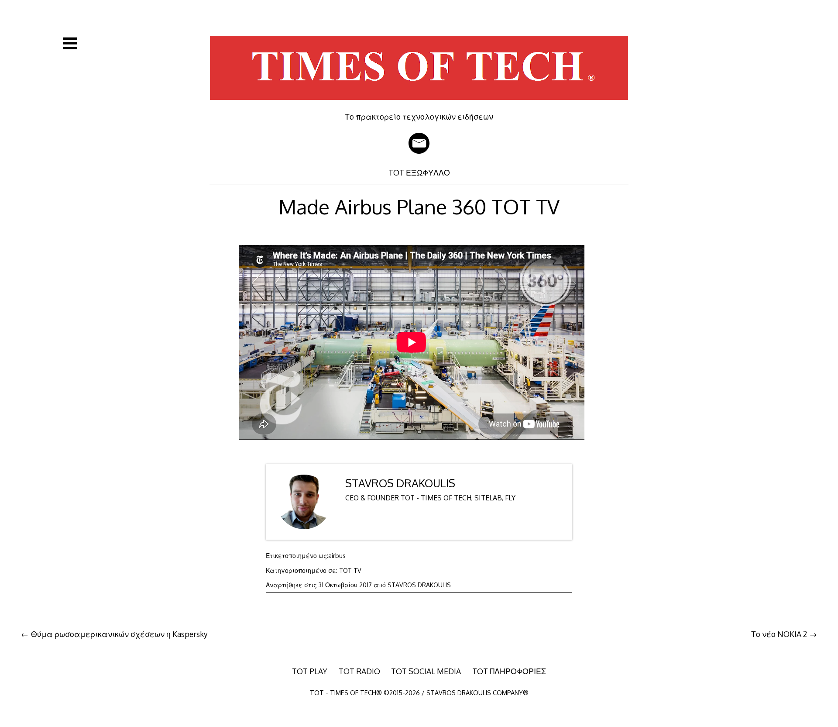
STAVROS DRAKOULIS (400, 483)
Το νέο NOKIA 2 (779, 634)
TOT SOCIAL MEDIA (426, 671)
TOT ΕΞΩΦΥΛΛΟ (419, 172)
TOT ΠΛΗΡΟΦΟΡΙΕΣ (509, 671)
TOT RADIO (359, 671)
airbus (337, 555)
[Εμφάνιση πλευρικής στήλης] (70, 43)
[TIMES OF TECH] (419, 105)
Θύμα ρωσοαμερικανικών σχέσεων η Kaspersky (119, 634)
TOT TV (350, 570)
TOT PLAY (309, 671)
